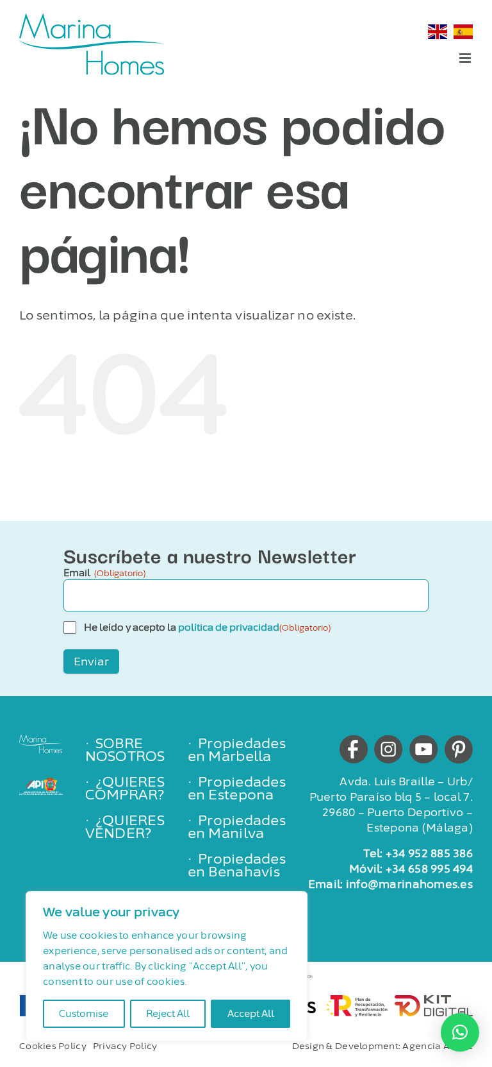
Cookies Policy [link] (52, 1046)
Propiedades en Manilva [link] (237, 827)
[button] (460, 1032)
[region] (167, 966)
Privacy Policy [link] (125, 1046)
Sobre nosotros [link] (125, 750)
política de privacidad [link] (228, 627)
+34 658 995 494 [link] (429, 869)
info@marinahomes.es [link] (409, 884)
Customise (83, 1014)
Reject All (168, 1014)
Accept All (250, 1014)
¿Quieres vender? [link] (125, 827)
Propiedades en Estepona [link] (237, 788)
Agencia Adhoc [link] (437, 1046)
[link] (91, 44)
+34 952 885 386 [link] (429, 853)
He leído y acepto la (207, 627)
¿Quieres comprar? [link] (125, 788)
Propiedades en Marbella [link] (237, 750)
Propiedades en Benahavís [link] (237, 865)
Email (104, 573)
